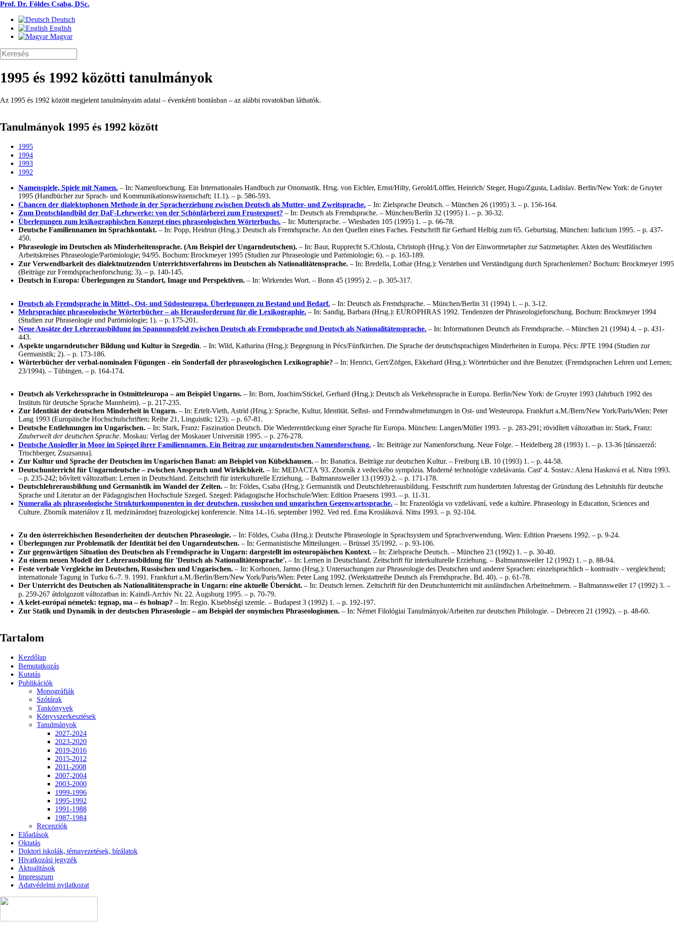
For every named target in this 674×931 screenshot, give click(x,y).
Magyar (60, 36)
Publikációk (35, 683)
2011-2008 (70, 767)
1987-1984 (71, 817)
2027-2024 (71, 733)
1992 (25, 172)
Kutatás (29, 674)
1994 (25, 155)
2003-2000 (71, 784)
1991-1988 (71, 809)
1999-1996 (71, 792)
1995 (25, 146)
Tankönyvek (55, 708)
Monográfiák (55, 691)
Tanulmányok (57, 724)
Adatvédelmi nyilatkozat (53, 885)
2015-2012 (71, 758)
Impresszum (35, 877)
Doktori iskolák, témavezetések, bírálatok (78, 851)
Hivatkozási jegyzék (47, 860)
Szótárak (49, 699)
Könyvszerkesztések (66, 716)
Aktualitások (36, 868)
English (60, 28)
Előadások (33, 834)
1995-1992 (71, 801)
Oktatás (29, 843)
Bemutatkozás (38, 666)
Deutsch (62, 19)
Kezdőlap (32, 657)
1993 (25, 163)
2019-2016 (71, 750)
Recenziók (52, 826)
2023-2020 (71, 741)
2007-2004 (71, 775)
